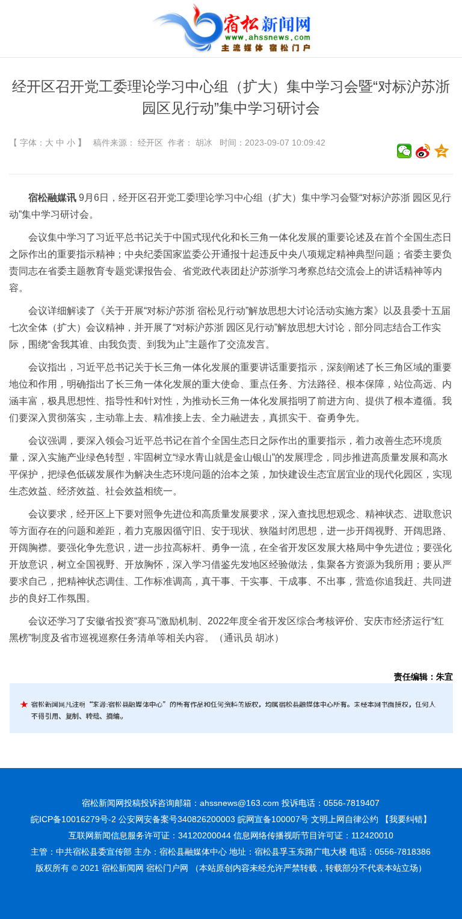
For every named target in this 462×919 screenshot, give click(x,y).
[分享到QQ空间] (441, 151)
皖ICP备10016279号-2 (73, 819)
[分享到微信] (404, 151)
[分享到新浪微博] (423, 151)
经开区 (150, 142)
